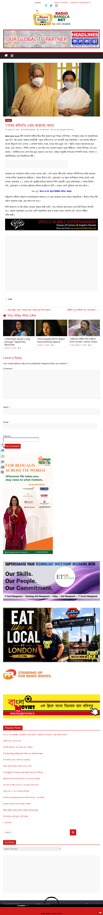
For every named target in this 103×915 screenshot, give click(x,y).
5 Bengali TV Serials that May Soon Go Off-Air (23, 772)
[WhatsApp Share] (2, 455)
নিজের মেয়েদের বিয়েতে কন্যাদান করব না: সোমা (17, 766)
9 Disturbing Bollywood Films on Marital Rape (23, 753)
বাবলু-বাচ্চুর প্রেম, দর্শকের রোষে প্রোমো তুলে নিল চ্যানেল (27, 309)
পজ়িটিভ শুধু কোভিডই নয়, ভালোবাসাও (83, 309)
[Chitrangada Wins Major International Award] (51, 321)
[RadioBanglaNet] (6, 55)
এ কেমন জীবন (7, 822)
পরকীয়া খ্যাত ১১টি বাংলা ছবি (12, 741)
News (8, 120)
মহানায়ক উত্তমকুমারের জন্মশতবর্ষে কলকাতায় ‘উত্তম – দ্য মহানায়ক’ (24, 797)
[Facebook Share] (2, 444)
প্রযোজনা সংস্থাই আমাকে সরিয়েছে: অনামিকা (17, 803)
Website (7, 436)
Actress (56, 129)
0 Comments (44, 129)
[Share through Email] (2, 466)
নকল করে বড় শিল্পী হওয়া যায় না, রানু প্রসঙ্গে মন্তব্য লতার (21, 785)
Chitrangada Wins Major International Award (51, 340)
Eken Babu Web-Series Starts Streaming (20, 810)
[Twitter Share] (2, 450)
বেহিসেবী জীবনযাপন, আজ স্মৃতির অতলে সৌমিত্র (17, 747)
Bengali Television (67, 129)
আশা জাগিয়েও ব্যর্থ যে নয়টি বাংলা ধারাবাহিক (16, 759)
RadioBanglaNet (29, 129)
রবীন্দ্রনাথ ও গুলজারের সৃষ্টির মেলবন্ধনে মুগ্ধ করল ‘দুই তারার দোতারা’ (72, 1)
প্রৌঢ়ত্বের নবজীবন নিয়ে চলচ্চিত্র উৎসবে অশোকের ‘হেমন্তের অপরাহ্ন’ (84, 340)
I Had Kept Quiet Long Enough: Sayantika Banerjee (17, 341)
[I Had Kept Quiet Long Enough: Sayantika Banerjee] (19, 321)
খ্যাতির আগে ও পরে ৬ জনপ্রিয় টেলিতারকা (16, 791)
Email (6, 422)
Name (6, 407)
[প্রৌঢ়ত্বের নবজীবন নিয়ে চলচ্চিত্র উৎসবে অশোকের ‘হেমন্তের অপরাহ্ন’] (84, 321)
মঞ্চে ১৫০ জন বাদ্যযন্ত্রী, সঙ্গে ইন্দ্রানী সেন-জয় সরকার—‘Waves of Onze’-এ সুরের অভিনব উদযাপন (35, 734)
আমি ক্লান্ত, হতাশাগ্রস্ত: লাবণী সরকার (15, 816)
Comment (8, 368)
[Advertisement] (36, 164)
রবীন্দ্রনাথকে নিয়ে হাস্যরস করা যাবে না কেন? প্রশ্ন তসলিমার (21, 778)
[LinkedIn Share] (2, 461)
